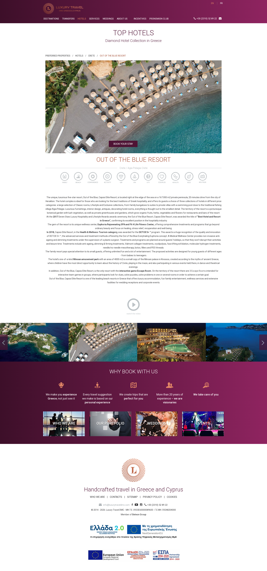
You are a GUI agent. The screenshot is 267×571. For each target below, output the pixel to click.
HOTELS (82, 18)
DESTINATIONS (51, 18)
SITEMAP (132, 496)
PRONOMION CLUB (159, 18)
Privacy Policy (152, 496)
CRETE (91, 55)
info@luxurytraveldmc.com (116, 505)
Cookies (172, 496)
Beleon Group (139, 514)
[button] (58, 106)
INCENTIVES (140, 18)
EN (212, 3)
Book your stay (123, 143)
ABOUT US (122, 18)
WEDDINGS (108, 18)
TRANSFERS (68, 18)
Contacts (116, 496)
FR (221, 3)
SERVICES (94, 18)
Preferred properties (57, 55)
